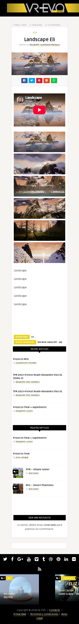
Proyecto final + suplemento (29, 407)
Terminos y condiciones (44, 614)
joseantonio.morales (26, 363)
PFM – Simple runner (37, 469)
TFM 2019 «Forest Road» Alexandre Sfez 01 (37, 391)
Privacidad (19, 614)
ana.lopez (34, 473)
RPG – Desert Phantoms (39, 485)
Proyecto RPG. (21, 359)
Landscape (68, 578)
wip (60, 342)
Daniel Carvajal (66, 590)
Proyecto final (21, 453)
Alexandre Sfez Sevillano (28, 382)
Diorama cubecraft (47, 342)
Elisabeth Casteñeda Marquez (45, 44)
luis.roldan (9, 593)
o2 (32, 336)
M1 (9, 578)
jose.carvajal (22, 457)
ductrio (8, 597)
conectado (50, 525)
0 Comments (54, 25)
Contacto (54, 610)
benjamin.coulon (24, 411)
